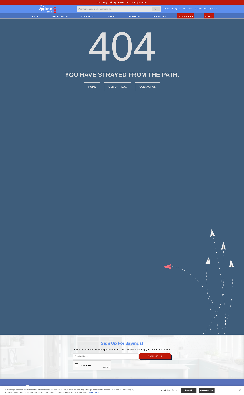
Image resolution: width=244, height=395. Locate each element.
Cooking (111, 16)
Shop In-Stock (159, 16)
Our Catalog (117, 86)
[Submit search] (156, 9)
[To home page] (48, 9)
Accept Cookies (206, 390)
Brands (208, 16)
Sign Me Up (155, 356)
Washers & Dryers (60, 16)
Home (92, 86)
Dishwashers (134, 16)
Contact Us (147, 86)
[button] (165, 9)
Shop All (36, 16)
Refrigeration (87, 16)
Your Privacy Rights (169, 390)
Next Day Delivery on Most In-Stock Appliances (122, 2)
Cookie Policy (93, 392)
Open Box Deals (186, 16)
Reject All (188, 390)
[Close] (240, 390)
